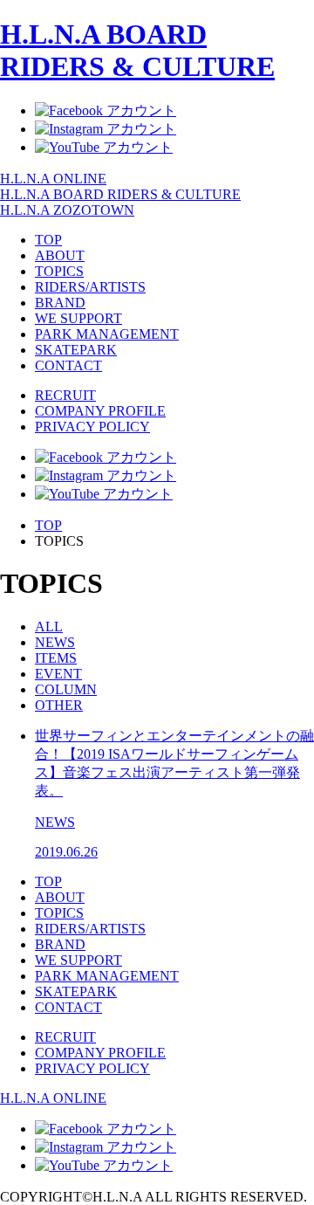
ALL (49, 626)
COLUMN (66, 689)
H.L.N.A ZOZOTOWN (67, 210)
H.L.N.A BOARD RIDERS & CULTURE (137, 50)
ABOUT (60, 255)
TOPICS (59, 271)
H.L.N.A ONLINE (53, 178)
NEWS (55, 642)
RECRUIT (65, 395)
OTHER (59, 705)
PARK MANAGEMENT (107, 334)
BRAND (60, 302)
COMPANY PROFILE (100, 410)
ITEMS (56, 658)
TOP (48, 239)
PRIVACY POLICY (92, 426)
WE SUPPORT (78, 318)
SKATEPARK (76, 349)
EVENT (58, 673)
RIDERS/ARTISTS (90, 286)
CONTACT (68, 365)
